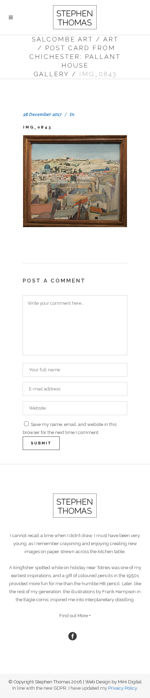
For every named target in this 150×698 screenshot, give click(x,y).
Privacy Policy (122, 688)
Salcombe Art (62, 39)
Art (111, 39)
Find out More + (75, 615)
